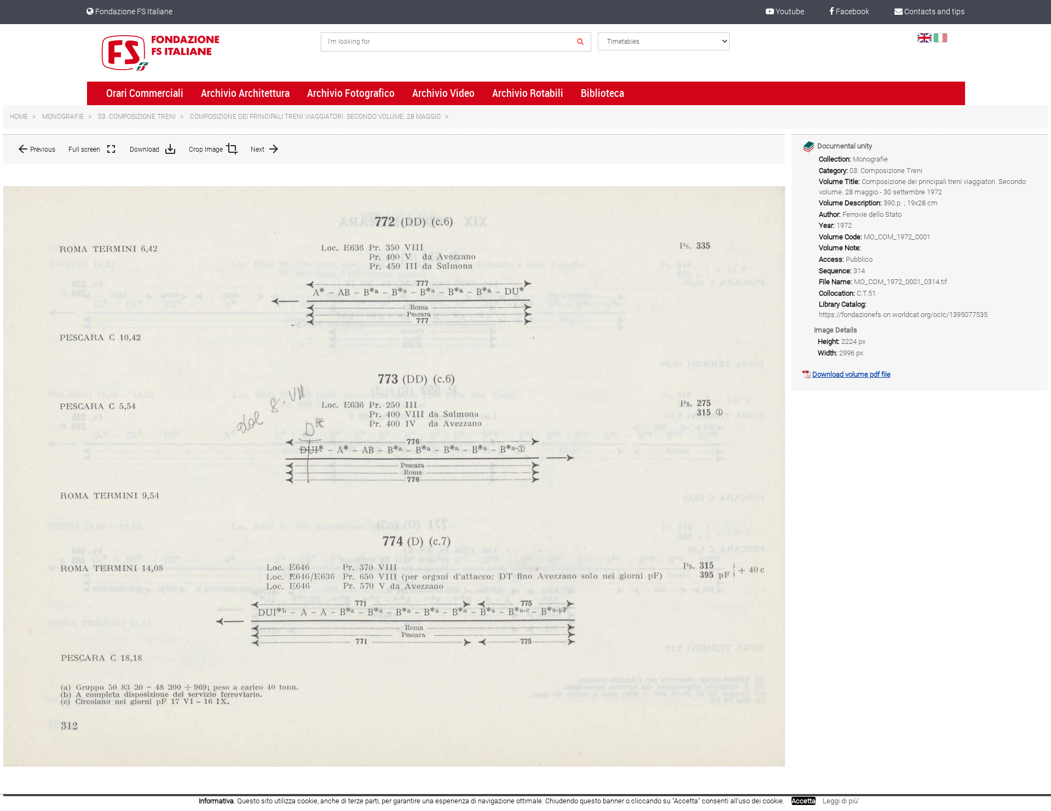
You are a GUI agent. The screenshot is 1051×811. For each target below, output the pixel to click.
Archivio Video (443, 93)
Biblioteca (602, 93)
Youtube (789, 11)
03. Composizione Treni (137, 116)
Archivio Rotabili (527, 93)
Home (19, 116)
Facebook (851, 11)
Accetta (804, 801)
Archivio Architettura (245, 93)
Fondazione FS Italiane (133, 11)
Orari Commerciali (144, 93)
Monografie (63, 116)
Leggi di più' (841, 801)
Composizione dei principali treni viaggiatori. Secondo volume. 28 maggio (315, 116)
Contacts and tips (934, 11)
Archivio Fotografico (351, 93)
